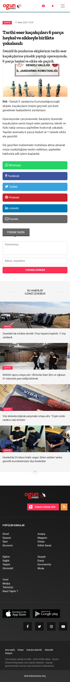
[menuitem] (43, 6)
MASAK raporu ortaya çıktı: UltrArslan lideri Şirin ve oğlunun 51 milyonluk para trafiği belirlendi (34, 376)
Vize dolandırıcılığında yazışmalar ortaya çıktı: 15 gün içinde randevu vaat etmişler (34, 418)
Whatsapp (14, 165)
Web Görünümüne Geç (35, 676)
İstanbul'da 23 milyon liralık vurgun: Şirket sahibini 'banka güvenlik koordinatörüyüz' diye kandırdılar (32, 459)
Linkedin (13, 208)
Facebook (13, 176)
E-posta (13, 219)
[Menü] (62, 6)
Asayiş (7, 22)
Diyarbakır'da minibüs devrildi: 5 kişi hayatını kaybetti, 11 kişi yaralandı (34, 335)
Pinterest (13, 197)
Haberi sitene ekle (44, 506)
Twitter (12, 186)
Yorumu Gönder (35, 270)
